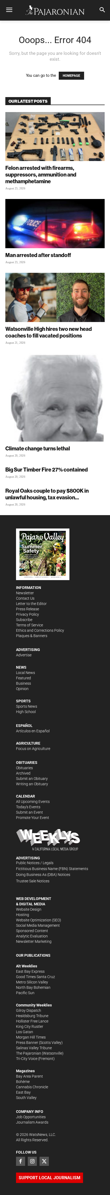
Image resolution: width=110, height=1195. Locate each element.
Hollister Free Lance (32, 1021)
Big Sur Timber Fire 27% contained (46, 469)
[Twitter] (44, 1161)
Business (23, 683)
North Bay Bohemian (33, 987)
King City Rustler (29, 1026)
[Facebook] (20, 1161)
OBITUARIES (26, 762)
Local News (25, 673)
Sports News (26, 706)
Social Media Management (38, 925)
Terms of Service (29, 625)
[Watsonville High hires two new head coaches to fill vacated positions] (55, 297)
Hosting (22, 915)
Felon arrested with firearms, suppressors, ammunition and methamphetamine (40, 174)
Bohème (23, 1081)
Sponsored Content (32, 931)
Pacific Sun (25, 993)
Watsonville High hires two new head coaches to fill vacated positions (48, 332)
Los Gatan (24, 1032)
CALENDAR (25, 796)
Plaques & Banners (31, 636)
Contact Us (25, 598)
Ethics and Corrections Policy (40, 630)
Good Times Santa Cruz (35, 977)
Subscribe (24, 620)
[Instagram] (32, 1161)
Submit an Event (29, 812)
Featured (23, 678)
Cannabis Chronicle (32, 1087)
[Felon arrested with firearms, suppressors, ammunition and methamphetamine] (55, 136)
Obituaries (24, 768)
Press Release (27, 609)
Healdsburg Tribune (32, 1016)
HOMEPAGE (71, 76)
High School (26, 712)
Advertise (24, 655)
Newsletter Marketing (34, 941)
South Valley (26, 1098)
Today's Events (28, 807)
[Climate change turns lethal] (55, 397)
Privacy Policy (27, 614)
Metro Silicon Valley (32, 982)
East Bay (23, 1092)
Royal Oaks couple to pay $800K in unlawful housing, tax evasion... (47, 494)
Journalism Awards (32, 1122)
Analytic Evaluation (32, 936)
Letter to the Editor (31, 604)
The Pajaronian (28, 1053)
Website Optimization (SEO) (38, 920)
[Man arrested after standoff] (55, 223)
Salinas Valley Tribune (34, 1048)
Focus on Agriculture (33, 748)
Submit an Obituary (32, 778)
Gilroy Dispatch (28, 1010)
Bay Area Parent (29, 1076)
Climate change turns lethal (37, 448)
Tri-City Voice (26, 1058)
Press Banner (27, 1042)
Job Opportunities (31, 1117)
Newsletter (25, 593)
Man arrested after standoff (38, 255)
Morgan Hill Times (31, 1037)
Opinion (22, 689)
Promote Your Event (32, 817)
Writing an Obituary (32, 784)
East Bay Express (30, 971)
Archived (23, 773)
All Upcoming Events (33, 801)
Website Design (28, 909)
